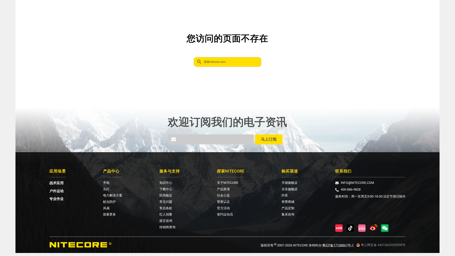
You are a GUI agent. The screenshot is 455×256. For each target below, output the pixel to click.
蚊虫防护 (109, 201)
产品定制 (288, 208)
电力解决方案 (112, 195)
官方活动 (223, 208)
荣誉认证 (223, 201)
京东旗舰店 (290, 189)
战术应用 (56, 183)
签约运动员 (225, 214)
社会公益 (223, 195)
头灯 (106, 189)
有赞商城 (288, 201)
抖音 (285, 195)
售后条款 (165, 208)
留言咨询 (165, 220)
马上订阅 (269, 139)
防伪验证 (165, 195)
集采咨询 (288, 214)
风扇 (106, 208)
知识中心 (165, 182)
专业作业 (56, 199)
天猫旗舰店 (290, 182)
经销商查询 (167, 227)
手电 (106, 182)
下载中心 (165, 189)
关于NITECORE (227, 182)
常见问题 (165, 201)
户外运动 (56, 191)
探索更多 (109, 214)
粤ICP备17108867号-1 (338, 245)
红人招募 (165, 214)
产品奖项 (223, 189)
